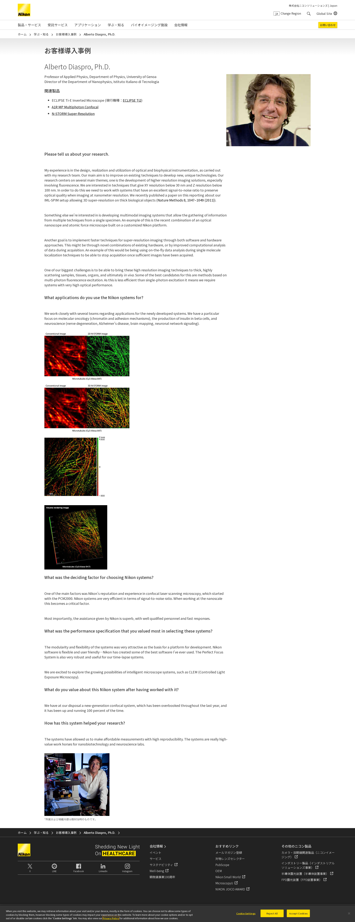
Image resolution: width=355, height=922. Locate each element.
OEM (218, 871)
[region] (177, 914)
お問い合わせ (328, 25)
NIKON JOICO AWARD (230, 889)
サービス (155, 858)
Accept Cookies (298, 913)
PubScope (222, 864)
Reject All (272, 913)
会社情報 (180, 24)
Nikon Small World (228, 877)
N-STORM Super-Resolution (73, 113)
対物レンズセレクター (230, 858)
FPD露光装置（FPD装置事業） (301, 879)
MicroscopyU (224, 883)
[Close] (349, 913)
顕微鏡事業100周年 (162, 877)
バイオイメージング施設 (149, 24)
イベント (155, 852)
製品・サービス (29, 24)
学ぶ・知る (116, 24)
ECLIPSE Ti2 (132, 100)
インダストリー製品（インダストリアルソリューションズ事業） (308, 865)
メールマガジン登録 (228, 852)
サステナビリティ (161, 864)
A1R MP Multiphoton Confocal (75, 106)
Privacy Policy (111, 918)
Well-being (157, 871)
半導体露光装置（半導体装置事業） (305, 873)
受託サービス (58, 24)
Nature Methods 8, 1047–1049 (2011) (186, 200)
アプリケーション (87, 24)
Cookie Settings (246, 913)
